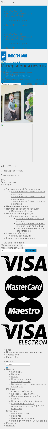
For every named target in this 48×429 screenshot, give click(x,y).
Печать (10, 369)
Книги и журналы (20, 381)
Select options (8, 182)
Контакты (11, 423)
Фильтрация (30, 250)
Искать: (10, 361)
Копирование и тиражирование (28, 384)
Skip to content (9, 2)
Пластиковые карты (22, 379)
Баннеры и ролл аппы (23, 394)
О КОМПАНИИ (14, 11)
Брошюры (16, 372)
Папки (14, 376)
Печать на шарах (20, 413)
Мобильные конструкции (25, 216)
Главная (5, 72)
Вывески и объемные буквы (26, 401)
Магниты (16, 416)
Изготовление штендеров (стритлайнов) (30, 229)
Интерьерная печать (17, 206)
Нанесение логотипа (22, 418)
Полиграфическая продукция (22, 209)
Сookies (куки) (13, 355)
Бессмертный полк (21, 211)
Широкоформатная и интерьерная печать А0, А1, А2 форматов (27, 406)
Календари (17, 386)
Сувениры (11, 411)
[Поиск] (7, 367)
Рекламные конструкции (20, 214)
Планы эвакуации (21, 236)
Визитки (16, 374)
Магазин (10, 425)
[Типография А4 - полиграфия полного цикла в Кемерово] (14, 61)
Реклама (10, 389)
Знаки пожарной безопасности (23, 189)
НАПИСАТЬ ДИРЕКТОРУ (19, 14)
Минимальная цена (12, 245)
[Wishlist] (2, 164)
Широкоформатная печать (20, 238)
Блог (8, 350)
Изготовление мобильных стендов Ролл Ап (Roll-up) (30, 224)
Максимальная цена (12, 248)
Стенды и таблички (16, 233)
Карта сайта (12, 357)
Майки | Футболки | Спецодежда (29, 421)
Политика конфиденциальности (24, 352)
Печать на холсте (10, 175)
